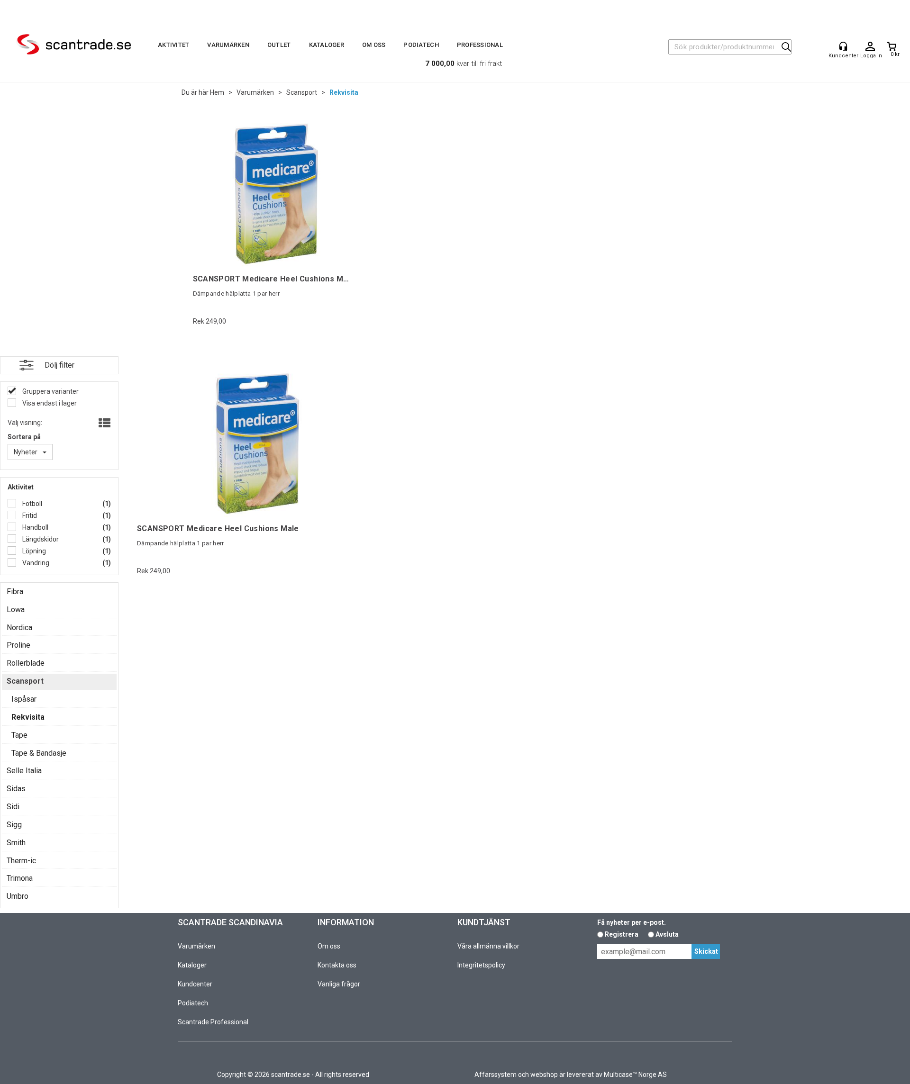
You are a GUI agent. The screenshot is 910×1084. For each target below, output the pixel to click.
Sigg (14, 824)
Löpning (33, 551)
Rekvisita (343, 92)
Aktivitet (173, 44)
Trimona (20, 878)
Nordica (19, 627)
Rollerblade (26, 663)
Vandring (35, 563)
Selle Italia (24, 770)
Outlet (279, 44)
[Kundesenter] (843, 46)
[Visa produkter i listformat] (103, 423)
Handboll (34, 527)
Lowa (16, 609)
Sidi (13, 806)
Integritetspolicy (481, 965)
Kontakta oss (337, 965)
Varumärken (228, 44)
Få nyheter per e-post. (631, 922)
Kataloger (326, 44)
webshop (544, 1074)
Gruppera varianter (50, 391)
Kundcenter (195, 984)
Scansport (301, 92)
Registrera (621, 934)
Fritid (29, 515)
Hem (217, 92)
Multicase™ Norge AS (635, 1074)
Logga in (870, 47)
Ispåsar (23, 699)
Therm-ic (21, 860)
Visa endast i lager (49, 403)
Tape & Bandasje (38, 753)
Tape (19, 735)
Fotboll (31, 503)
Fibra (15, 591)
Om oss (374, 44)
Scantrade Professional (213, 1022)
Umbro (17, 896)
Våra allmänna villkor (488, 946)
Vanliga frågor (339, 984)
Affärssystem (495, 1074)
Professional (480, 44)
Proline (18, 645)
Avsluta (667, 934)
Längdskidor (40, 539)
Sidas (16, 788)
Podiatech (420, 44)
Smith (16, 842)
